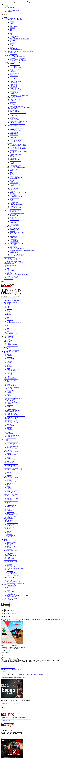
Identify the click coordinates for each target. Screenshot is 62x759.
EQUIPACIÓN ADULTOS (16, 159)
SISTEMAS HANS (14, 118)
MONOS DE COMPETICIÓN (17, 111)
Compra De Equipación (12, 417)
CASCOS (12, 117)
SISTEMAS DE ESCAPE (16, 69)
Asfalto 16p (9, 374)
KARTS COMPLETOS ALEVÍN (18, 144)
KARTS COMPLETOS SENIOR (18, 148)
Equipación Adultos (11, 460)
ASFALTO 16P (13, 85)
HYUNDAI (13, 37)
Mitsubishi (9, 309)
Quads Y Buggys (11, 524)
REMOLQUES (13, 163)
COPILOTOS (7, 343)
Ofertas (8, 339)
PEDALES (12, 103)
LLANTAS (12, 77)
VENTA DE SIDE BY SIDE (17, 213)
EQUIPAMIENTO (14, 236)
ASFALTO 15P (13, 84)
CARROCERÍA (14, 70)
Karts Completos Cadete (12, 443)
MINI (11, 44)
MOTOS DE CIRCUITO (16, 228)
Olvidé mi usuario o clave (13, 10)
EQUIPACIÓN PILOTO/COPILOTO (13, 398)
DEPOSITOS (13, 71)
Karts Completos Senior (12, 446)
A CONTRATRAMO (12, 277)
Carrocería (9, 361)
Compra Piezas (10, 558)
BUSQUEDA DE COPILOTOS (17, 58)
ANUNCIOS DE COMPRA (11, 333)
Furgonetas (9, 565)
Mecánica (9, 479)
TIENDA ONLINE (8, 279)
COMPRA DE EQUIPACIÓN (17, 124)
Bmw (8, 307)
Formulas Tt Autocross (12, 498)
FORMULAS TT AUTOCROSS (18, 192)
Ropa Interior (10, 405)
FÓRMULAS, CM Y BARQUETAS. (16, 167)
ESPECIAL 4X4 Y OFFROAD (14, 210)
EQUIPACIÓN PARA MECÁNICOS (19, 121)
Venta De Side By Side (12, 523)
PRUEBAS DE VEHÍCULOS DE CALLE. (17, 274)
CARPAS (12, 251)
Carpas (8, 569)
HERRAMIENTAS (14, 253)
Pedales (8, 394)
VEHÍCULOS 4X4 (8, 520)
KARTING (9, 143)
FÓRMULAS (13, 170)
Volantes (9, 392)
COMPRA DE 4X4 (14, 224)
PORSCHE (12, 30)
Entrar (8, 8)
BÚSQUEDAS (13, 54)
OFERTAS (12, 52)
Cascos (8, 406)
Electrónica (9, 357)
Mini (8, 328)
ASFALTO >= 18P (14, 88)
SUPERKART (13, 150)
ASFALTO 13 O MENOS (16, 81)
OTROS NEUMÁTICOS (10, 385)
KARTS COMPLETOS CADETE (18, 146)
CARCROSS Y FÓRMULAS (11, 494)
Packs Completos (11, 399)
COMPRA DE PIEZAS (15, 78)
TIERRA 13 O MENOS (15, 89)
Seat (8, 317)
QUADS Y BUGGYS (15, 214)
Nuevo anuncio (10, 7)
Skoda (8, 313)
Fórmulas (9, 472)
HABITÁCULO (11, 98)
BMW (11, 25)
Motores (9, 354)
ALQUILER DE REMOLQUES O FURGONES (22, 250)
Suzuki (8, 325)
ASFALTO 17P (13, 87)
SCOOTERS (13, 233)
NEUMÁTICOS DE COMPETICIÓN (16, 80)
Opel (8, 318)
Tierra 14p (9, 381)
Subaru (8, 315)
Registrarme (9, 11)
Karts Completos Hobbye (13, 449)
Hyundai (9, 321)
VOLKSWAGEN (14, 36)
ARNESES (12, 100)
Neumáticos (9, 432)
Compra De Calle (11, 436)
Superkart (9, 447)
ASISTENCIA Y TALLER (10, 560)
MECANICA (13, 152)
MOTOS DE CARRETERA (17, 232)
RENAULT (12, 23)
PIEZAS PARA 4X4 (9, 527)
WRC (8, 266)
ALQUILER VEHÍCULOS (10, 336)
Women (14, 659)
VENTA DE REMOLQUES (17, 248)
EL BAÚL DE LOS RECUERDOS (15, 262)
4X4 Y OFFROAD (8, 518)
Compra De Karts (11, 465)
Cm (7, 473)
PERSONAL (7, 342)
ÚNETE (17, 703)
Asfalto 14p (9, 372)
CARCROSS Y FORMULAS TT (12, 495)
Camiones (9, 562)
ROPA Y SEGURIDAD (12, 109)
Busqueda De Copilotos (12, 346)
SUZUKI (12, 41)
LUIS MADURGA (13, 645)
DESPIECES (13, 235)
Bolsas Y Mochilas (11, 409)
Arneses (9, 391)
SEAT (11, 33)
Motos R (9, 545)
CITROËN (12, 22)
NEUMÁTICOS (14, 137)
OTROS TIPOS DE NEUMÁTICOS (19, 95)
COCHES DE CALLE (9, 257)
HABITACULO (8, 388)
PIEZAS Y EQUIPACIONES (11, 451)
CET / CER (9, 272)
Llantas (8, 368)
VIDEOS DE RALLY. (12, 276)
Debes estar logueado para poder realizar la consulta (13, 677)
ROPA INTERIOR (14, 115)
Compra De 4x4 (10, 536)
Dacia (8, 329)
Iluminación (9, 366)
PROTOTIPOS (13, 173)
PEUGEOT (12, 21)
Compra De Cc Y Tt (11, 516)
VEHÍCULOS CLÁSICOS (10, 418)
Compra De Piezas (11, 413)
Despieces (9, 551)
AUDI (11, 47)
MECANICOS (7, 347)
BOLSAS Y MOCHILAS (16, 119)
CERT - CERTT (11, 270)
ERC (8, 268)
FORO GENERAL (11, 265)
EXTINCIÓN (13, 104)
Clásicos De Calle (11, 421)
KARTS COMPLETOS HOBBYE (18, 151)
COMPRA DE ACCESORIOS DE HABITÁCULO (22, 107)
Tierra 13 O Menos (11, 380)
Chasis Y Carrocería (11, 481)
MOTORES (13, 63)
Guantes (9, 403)
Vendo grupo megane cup (10, 613)
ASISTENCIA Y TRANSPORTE (15, 243)
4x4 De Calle (10, 525)
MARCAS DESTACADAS (10, 302)
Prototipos (9, 475)
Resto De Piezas (10, 462)
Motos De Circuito (11, 542)
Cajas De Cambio (11, 358)
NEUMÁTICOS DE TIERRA (11, 379)
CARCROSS (13, 191)
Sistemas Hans (10, 407)
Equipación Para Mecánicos (13, 410)
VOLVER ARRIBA (6, 720)
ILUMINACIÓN (14, 76)
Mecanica (9, 453)
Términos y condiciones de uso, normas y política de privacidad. (16, 719)
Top (18, 659)
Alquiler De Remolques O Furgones (15, 568)
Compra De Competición (13, 435)
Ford (8, 310)
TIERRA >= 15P (14, 92)
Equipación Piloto (11, 513)
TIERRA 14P (13, 91)
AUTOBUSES (13, 246)
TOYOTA (12, 40)
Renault (8, 306)
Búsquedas (9, 340)
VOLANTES (13, 102)
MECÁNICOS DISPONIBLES (17, 59)
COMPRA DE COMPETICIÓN (17, 139)
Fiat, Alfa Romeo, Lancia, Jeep (14, 322)
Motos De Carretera (11, 546)
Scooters (9, 547)
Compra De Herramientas (13, 575)
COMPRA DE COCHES (16, 50)
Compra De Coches (11, 335)
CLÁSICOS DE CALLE (16, 126)
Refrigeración (10, 355)
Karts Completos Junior (12, 444)
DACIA (12, 45)
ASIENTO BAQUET (15, 99)
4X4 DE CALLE (14, 215)
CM (11, 172)
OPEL (11, 34)
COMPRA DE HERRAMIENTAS (18, 255)
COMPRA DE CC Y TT (16, 207)
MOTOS (9, 226)
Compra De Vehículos (12, 573)
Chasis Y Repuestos (11, 454)
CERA (8, 269)
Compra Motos (10, 557)
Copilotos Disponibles (12, 344)
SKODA (12, 32)
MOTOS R (12, 231)
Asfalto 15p (9, 373)
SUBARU (12, 28)
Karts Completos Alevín (12, 442)
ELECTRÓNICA (14, 66)
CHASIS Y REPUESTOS (16, 154)
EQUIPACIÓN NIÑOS (15, 161)
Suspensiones (10, 363)
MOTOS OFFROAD (15, 229)
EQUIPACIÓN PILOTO (16, 205)
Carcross (9, 497)
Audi (8, 331)
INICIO (5, 17)
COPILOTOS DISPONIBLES (17, 56)
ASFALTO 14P (13, 82)
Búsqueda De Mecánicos (13, 350)
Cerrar (5, 6)
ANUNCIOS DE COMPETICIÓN (12, 18)
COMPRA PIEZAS (14, 242)
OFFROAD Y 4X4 (14, 93)
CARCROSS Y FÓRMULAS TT (15, 189)
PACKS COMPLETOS (15, 110)
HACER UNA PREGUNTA (8, 668)
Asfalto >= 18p (10, 377)
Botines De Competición (12, 402)
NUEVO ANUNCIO (6, 602)
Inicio (5, 609)
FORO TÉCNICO (11, 273)
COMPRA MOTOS (14, 240)
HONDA (12, 43)
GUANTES (13, 114)
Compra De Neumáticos (12, 414)
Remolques (9, 450)
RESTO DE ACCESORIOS (17, 106)
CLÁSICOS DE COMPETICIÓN (18, 128)
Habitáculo (9, 429)
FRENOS (12, 74)
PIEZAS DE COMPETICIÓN (14, 62)
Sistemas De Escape (11, 359)
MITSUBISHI (13, 26)
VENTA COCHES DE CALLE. (15, 258)
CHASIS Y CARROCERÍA (16, 177)
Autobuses (9, 564)
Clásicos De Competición (13, 422)
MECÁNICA (13, 174)
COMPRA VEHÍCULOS (16, 187)
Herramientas (10, 571)
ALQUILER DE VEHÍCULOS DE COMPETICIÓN (20, 51)
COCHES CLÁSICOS (12, 125)
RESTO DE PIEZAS (15, 162)
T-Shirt (10, 659)
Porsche (8, 311)
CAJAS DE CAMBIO (15, 67)
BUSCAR (18, 296)
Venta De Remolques (12, 566)
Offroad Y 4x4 (10, 384)
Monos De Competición (12, 401)
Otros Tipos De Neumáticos (13, 387)
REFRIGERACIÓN (15, 65)
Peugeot (9, 303)
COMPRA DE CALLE (15, 140)
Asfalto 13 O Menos (11, 370)
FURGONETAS (14, 247)
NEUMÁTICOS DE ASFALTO (11, 369)
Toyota (8, 324)
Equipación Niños (11, 461)
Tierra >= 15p (10, 383)
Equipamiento (10, 553)
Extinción (9, 395)
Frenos (8, 365)
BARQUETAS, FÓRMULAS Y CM (13, 468)
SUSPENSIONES (14, 73)
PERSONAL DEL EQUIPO (13, 55)
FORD (11, 29)
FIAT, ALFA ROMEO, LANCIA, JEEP (19, 39)
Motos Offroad (10, 543)
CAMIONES (13, 244)
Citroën (8, 305)
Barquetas (9, 470)
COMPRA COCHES (12, 259)
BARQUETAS (13, 169)
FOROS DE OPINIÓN (9, 264)
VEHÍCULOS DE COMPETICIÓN (15, 19)
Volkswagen (10, 320)
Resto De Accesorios (12, 396)
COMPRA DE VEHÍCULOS (17, 254)
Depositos (9, 362)
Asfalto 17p (9, 376)
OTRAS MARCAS (14, 48)
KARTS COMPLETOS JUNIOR (18, 147)
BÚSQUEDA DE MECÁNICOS (18, 60)
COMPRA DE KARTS (15, 165)
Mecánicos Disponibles (12, 348)
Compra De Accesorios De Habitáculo (16, 416)
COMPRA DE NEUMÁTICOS (17, 96)
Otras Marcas (10, 332)
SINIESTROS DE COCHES (14, 261)
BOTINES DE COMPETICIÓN (18, 113)
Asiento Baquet (10, 390)
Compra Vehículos (11, 491)
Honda (8, 326)
